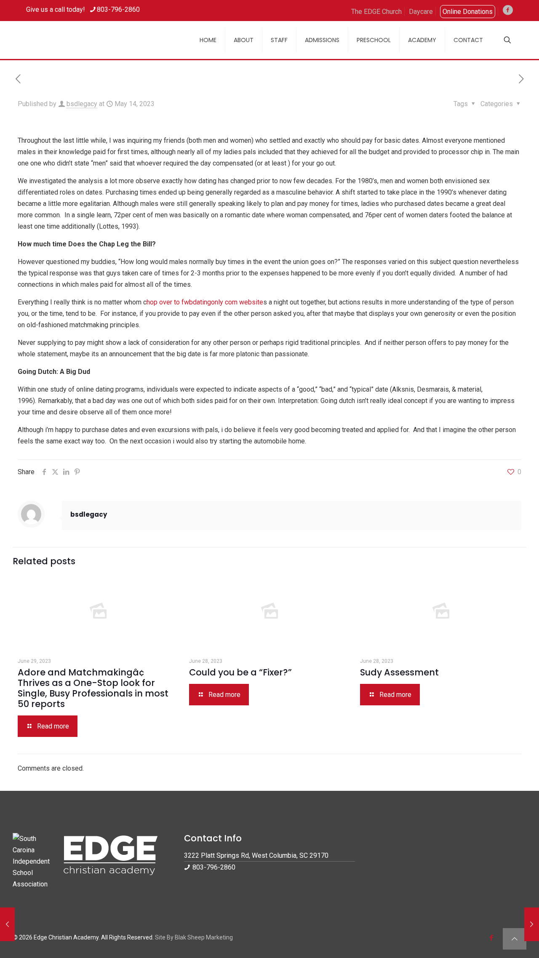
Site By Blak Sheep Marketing (194, 937)
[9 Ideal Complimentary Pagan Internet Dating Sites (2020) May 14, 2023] (531, 924)
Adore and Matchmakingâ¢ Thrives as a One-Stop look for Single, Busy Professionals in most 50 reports (93, 688)
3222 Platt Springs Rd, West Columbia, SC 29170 (256, 855)
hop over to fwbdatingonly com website (205, 302)
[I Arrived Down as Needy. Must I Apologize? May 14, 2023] (7, 924)
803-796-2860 (118, 9)
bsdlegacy (82, 104)
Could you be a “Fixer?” (240, 672)
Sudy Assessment (399, 672)
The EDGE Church (376, 12)
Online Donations (468, 12)
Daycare (421, 12)
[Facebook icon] (491, 938)
